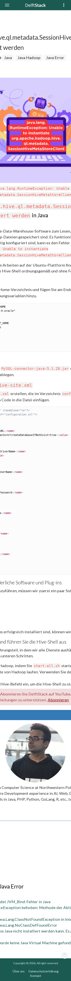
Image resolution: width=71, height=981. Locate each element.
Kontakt (35, 975)
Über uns (18, 971)
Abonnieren (58, 699)
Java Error (55, 57)
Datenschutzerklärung (43, 971)
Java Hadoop (29, 57)
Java (8, 57)
